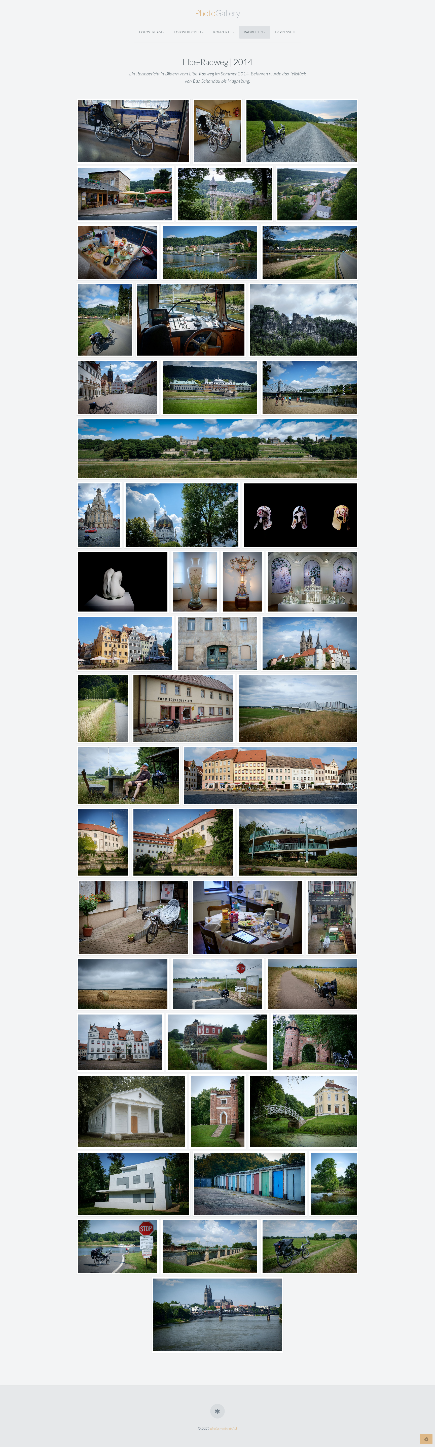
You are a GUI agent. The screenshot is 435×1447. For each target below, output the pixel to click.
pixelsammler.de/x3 (223, 1428)
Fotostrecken (187, 32)
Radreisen (253, 32)
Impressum (285, 32)
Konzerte (222, 32)
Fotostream (150, 32)
